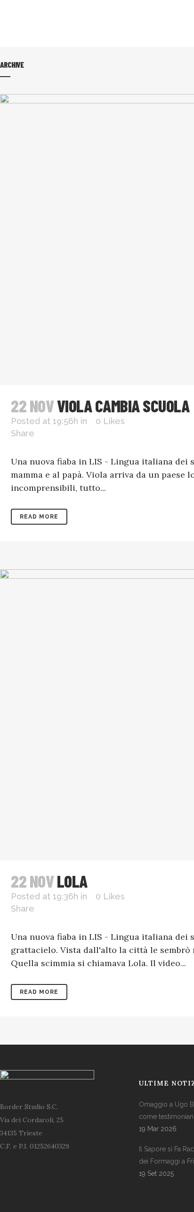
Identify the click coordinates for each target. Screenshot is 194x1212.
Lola (72, 881)
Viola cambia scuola (123, 405)
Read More (39, 516)
